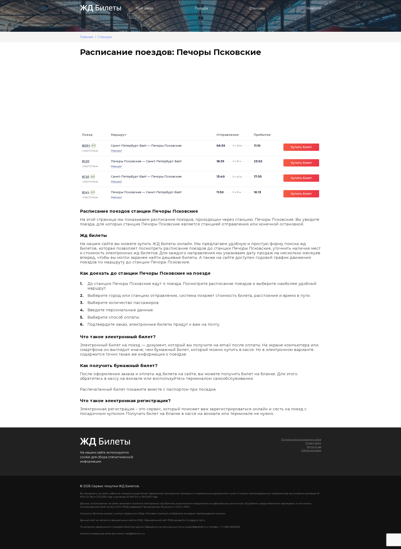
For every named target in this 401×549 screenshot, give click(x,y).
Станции (257, 8)
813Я (85, 177)
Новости (313, 8)
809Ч (86, 145)
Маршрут (116, 150)
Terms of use (314, 446)
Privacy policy (313, 443)
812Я (85, 161)
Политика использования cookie (301, 439)
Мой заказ (144, 8)
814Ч (85, 192)
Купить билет (301, 147)
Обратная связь (311, 450)
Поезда (201, 8)
